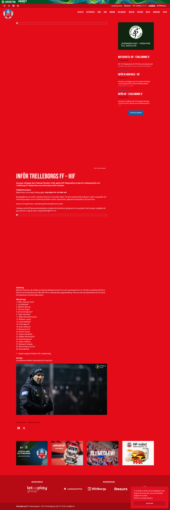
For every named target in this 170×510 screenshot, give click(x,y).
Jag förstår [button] (149, 503)
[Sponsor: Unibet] (22, 3)
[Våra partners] (138, 5)
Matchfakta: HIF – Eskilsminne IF (134, 57)
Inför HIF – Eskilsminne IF (130, 94)
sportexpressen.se (74, 290)
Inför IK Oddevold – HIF (129, 74)
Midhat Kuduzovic (34, 422)
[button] (18, 428)
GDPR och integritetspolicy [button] (143, 498)
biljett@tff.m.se (50, 211)
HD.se (61, 290)
